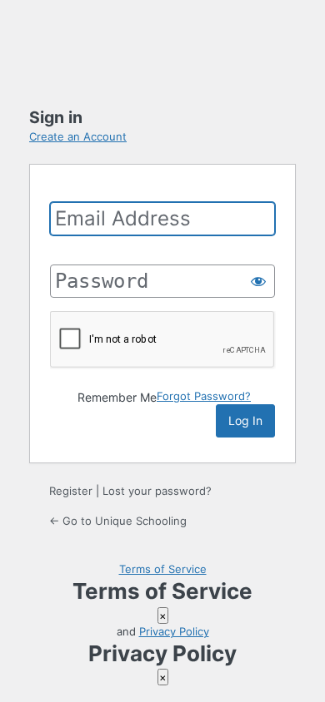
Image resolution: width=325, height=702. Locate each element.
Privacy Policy (174, 631)
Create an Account (78, 136)
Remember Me (117, 397)
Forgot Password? (204, 396)
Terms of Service (163, 569)
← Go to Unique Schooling (118, 520)
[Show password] (258, 281)
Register (70, 490)
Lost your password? (157, 490)
